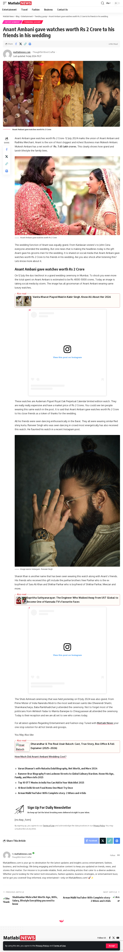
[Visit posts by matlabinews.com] (7, 54)
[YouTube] (118, 938)
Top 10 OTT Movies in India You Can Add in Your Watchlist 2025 (51, 782)
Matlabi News (105, 723)
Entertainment (12, 22)
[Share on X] (20, 44)
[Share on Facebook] (16, 44)
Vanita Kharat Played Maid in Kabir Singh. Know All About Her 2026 (72, 296)
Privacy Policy (42, 946)
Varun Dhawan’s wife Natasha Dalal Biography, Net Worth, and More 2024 (57, 768)
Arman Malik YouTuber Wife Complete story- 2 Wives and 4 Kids (52, 793)
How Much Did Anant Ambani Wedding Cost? (40, 756)
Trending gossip (32, 22)
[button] (112, 945)
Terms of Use (59, 946)
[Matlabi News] (20, 3)
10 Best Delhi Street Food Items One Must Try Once (45, 787)
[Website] (118, 855)
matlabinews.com (21, 52)
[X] (114, 938)
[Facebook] (109, 938)
